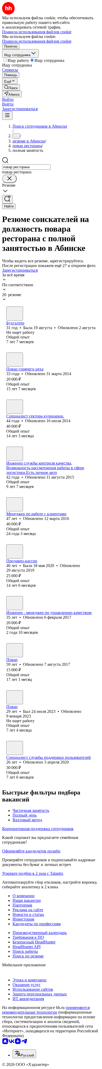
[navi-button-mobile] (7, 115)
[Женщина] (14, 314)
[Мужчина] (14, 407)
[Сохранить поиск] (7, 199)
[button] (8, 99)
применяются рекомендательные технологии (46, 1009)
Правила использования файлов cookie (36, 41)
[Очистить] (9, 178)
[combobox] (26, 167)
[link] (11, 87)
